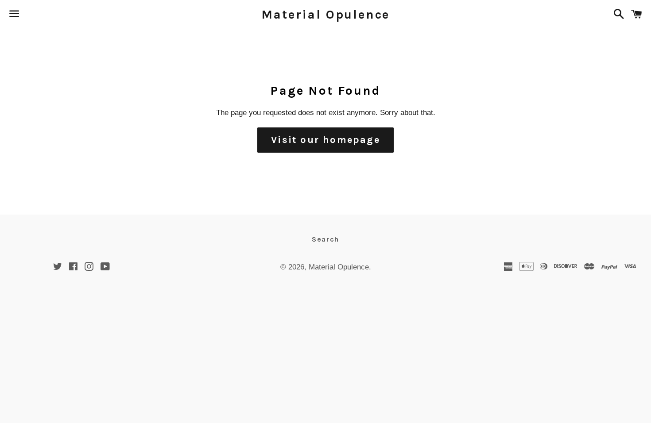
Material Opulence (325, 14)
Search (325, 239)
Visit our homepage (325, 140)
